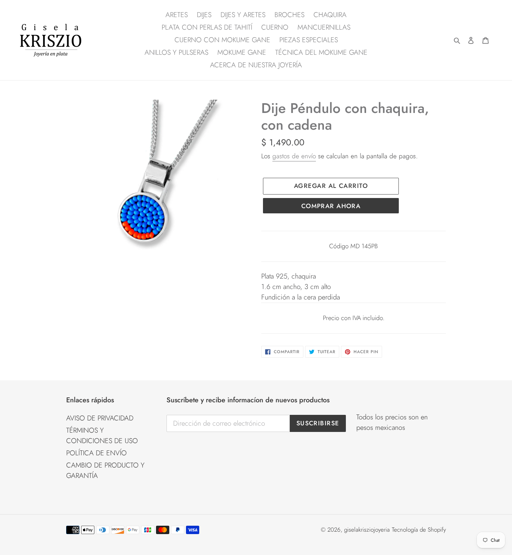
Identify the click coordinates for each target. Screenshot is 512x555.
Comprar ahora (331, 206)
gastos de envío (294, 156)
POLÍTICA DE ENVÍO (96, 453)
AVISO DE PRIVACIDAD (99, 418)
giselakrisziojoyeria (367, 529)
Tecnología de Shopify (419, 529)
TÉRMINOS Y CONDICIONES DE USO (102, 435)
